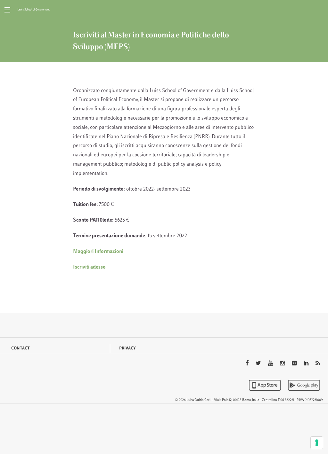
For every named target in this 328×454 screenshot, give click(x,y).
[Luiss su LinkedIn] (307, 363)
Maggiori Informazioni (98, 251)
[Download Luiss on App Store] (265, 385)
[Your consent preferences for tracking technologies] (317, 443)
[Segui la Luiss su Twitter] (259, 363)
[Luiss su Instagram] (283, 363)
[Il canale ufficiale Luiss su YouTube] (271, 363)
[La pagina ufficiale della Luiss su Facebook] (247, 363)
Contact (20, 348)
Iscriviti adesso (89, 267)
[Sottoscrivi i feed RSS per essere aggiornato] (318, 363)
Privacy (127, 348)
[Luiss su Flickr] (295, 363)
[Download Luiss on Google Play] (304, 385)
